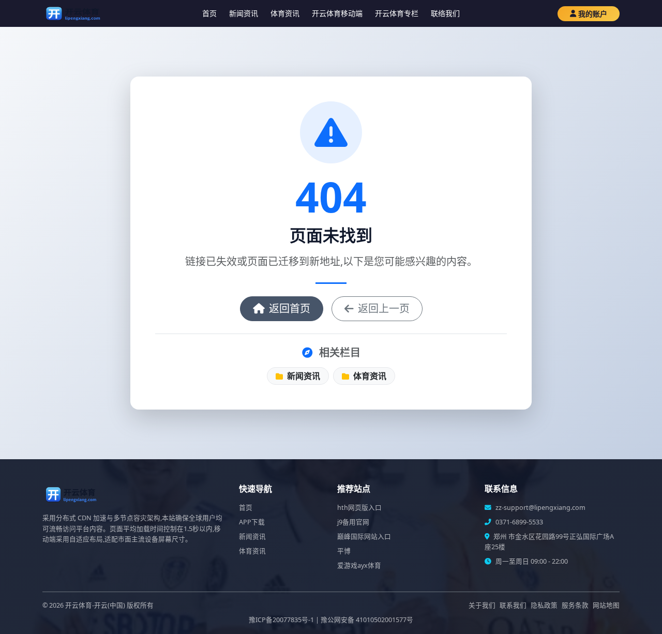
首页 (209, 13)
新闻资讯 (243, 13)
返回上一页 (384, 308)
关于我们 (482, 605)
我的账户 (592, 14)
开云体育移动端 (337, 13)
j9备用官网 (353, 522)
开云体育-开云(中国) (95, 605)
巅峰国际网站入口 (364, 536)
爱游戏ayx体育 (359, 565)
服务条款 (575, 605)
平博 (344, 551)
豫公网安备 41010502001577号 (367, 619)
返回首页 (289, 308)
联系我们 (513, 605)
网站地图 (606, 605)
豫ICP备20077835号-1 (281, 619)
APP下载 (252, 522)
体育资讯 (284, 13)
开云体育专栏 (396, 13)
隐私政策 (544, 605)
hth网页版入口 (359, 507)
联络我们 (445, 13)
